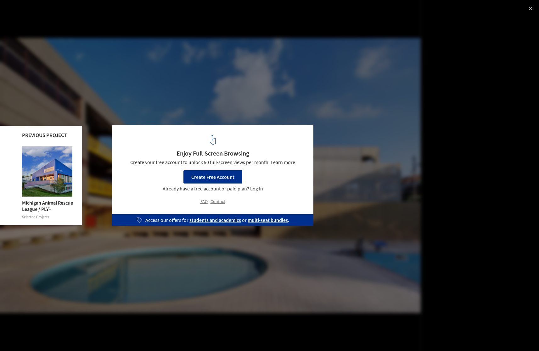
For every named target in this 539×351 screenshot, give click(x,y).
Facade (100, 335)
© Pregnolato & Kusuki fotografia (41, 32)
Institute (73, 335)
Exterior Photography (31, 335)
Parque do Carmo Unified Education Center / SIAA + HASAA (88, 17)
